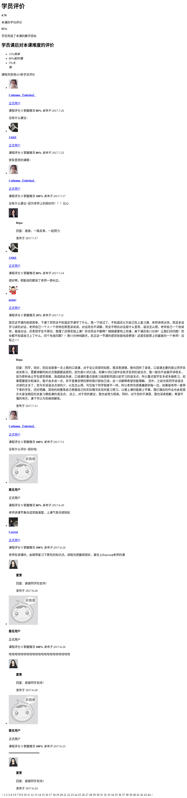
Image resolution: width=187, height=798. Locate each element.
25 (80, 794)
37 (124, 794)
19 (58, 794)
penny (12, 299)
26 (83, 794)
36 (120, 794)
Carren (13, 532)
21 (65, 794)
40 (135, 794)
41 (138, 794)
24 (76, 794)
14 (40, 794)
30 (98, 794)
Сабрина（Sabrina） (22, 95)
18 (54, 794)
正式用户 (14, 103)
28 (91, 794)
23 (73, 794)
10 (25, 794)
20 (62, 794)
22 (69, 794)
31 (102, 794)
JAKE (13, 137)
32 (105, 794)
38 (127, 794)
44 (149, 794)
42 (142, 794)
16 (47, 794)
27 (87, 794)
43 (146, 794)
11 (29, 794)
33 (109, 794)
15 (43, 794)
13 (36, 794)
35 (116, 794)
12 (32, 794)
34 (113, 794)
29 (94, 794)
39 (131, 794)
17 (51, 794)
